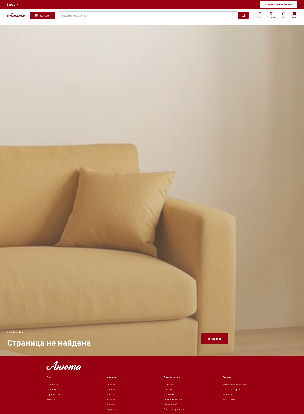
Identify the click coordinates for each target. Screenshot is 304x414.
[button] (278, 4)
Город (11, 4)
